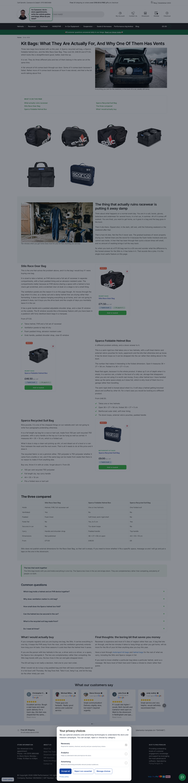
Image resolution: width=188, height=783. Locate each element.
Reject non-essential (83, 771)
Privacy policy (64, 777)
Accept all (65, 771)
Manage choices (103, 771)
